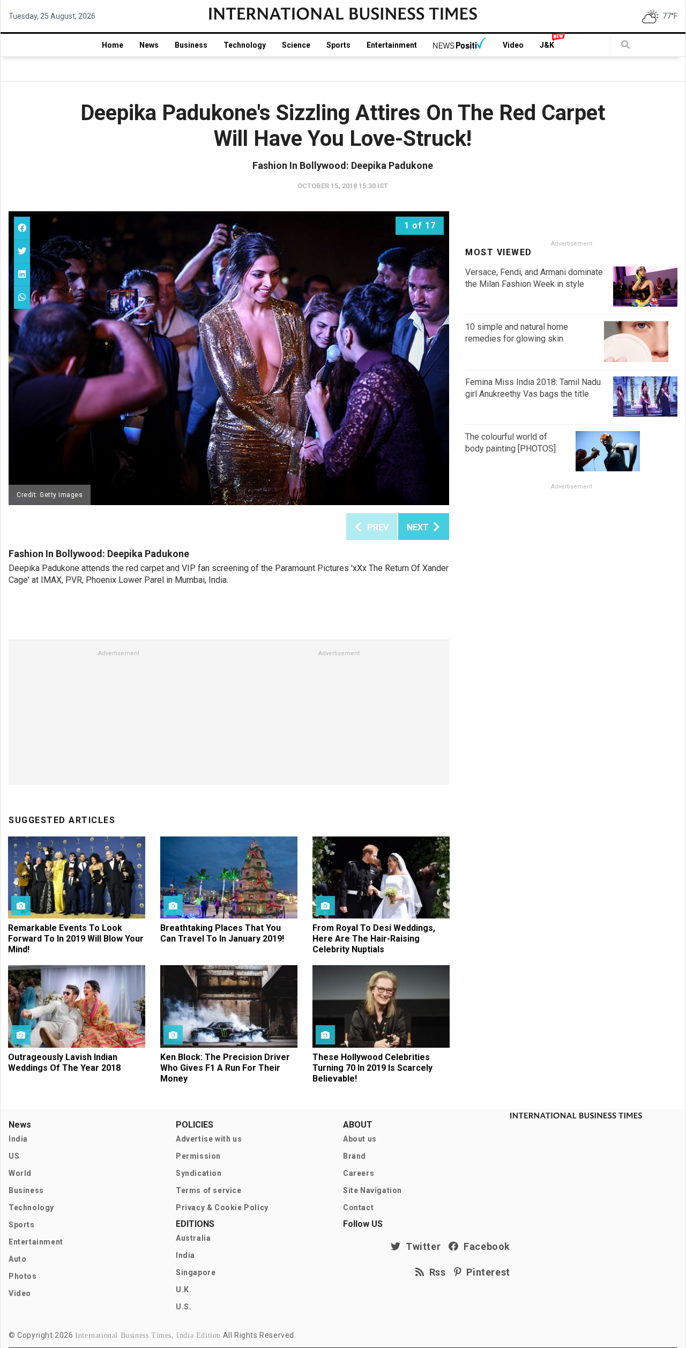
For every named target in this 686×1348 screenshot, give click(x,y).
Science (296, 45)
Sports (338, 45)
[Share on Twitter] (22, 251)
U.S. (183, 1306)
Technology (244, 45)
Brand (354, 1156)
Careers (358, 1173)
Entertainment (392, 45)
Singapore (195, 1272)
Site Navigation (372, 1190)
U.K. (183, 1289)
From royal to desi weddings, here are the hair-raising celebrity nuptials (373, 938)
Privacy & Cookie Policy (222, 1207)
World (20, 1173)
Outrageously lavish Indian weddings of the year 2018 (64, 1062)
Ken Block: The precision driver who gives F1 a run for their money (225, 1068)
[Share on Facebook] (22, 228)
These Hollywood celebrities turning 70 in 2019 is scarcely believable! (372, 1068)
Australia (193, 1238)
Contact (358, 1207)
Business (191, 45)
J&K (547, 45)
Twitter (421, 1246)
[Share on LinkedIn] (22, 274)
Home (112, 45)
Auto (17, 1259)
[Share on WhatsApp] (22, 297)
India (18, 1139)
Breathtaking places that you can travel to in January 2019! (222, 933)
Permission (198, 1156)
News (149, 45)
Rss (435, 1272)
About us (360, 1139)
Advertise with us (209, 1139)
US (14, 1156)
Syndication (199, 1173)
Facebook (484, 1246)
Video (513, 45)
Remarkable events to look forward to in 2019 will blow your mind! (76, 938)
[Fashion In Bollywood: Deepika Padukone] (229, 358)
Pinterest (485, 1272)
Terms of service (209, 1190)
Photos (23, 1276)
